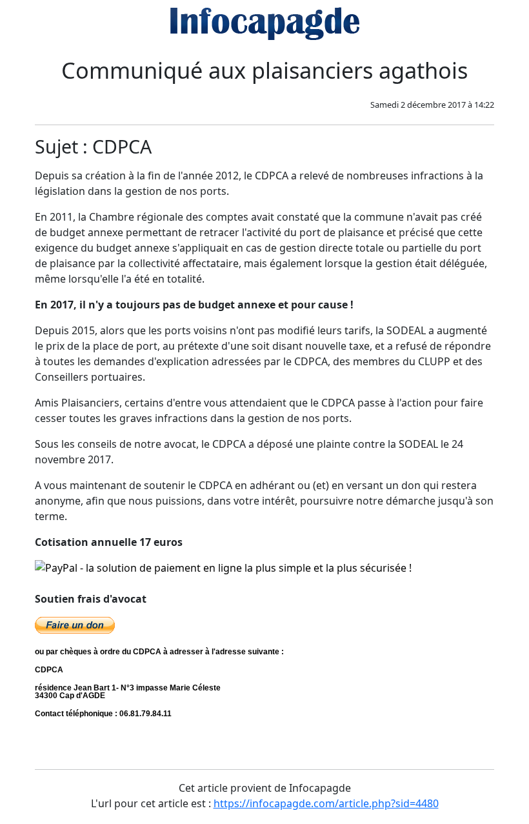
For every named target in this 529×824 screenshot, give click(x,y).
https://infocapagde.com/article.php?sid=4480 (326, 803)
